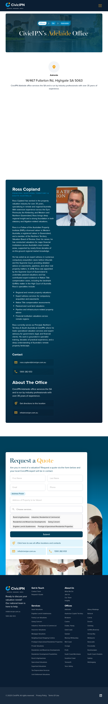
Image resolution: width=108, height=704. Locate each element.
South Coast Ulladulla (94, 654)
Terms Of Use (53, 695)
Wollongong (91, 662)
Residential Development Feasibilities (44, 654)
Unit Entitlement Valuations (41, 674)
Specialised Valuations (39, 662)
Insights (67, 600)
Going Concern (37, 621)
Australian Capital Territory (74, 613)
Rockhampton (92, 650)
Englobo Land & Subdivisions (41, 613)
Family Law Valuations (39, 617)
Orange (67, 646)
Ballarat (90, 613)
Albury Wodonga (93, 609)
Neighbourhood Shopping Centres (43, 638)
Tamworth (68, 662)
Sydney (89, 658)
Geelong (90, 626)
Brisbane (68, 617)
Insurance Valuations (39, 630)
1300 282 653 (11, 616)
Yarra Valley (69, 666)
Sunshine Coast (70, 658)
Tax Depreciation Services (40, 670)
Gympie (67, 634)
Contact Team (36, 591)
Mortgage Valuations (38, 634)
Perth (66, 650)
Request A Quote (37, 594)
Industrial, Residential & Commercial (44, 626)
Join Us (67, 594)
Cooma (67, 621)
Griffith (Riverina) (93, 630)
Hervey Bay (91, 634)
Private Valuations (38, 646)
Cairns (89, 617)
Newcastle (91, 642)
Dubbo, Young (69, 626)
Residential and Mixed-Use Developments (46, 650)
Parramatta (91, 646)
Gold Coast (68, 630)
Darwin (89, 621)
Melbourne (91, 638)
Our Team (68, 597)
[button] (99, 5)
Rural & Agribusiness (39, 658)
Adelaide (68, 609)
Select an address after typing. (69, 491)
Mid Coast (68, 642)
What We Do (69, 591)
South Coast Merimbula (73, 654)
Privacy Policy (41, 695)
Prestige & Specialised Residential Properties (47, 642)
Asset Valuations (37, 609)
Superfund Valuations (39, 666)
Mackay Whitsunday (71, 638)
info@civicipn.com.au (13, 611)
